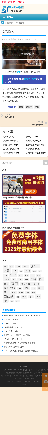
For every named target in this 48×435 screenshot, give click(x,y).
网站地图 (19, 373)
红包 (27, 292)
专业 (5, 267)
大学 (34, 271)
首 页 (4, 2)
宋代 (13, 275)
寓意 (26, 275)
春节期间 (26, 283)
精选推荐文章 (10, 373)
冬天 (7, 270)
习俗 (18, 266)
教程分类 (21, 2)
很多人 (7, 279)
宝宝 (20, 275)
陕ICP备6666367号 (36, 373)
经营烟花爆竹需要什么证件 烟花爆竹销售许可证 (22, 315)
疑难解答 (26, 373)
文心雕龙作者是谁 (33, 148)
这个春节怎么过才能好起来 (14, 347)
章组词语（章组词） (33, 136)
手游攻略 (10, 22)
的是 (14, 292)
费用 (31, 297)
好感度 (32, 78)
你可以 (25, 267)
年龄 (38, 275)
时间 (6, 283)
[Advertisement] (24, 411)
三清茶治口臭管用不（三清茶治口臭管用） (20, 343)
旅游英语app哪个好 (10, 140)
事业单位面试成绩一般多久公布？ (36, 144)
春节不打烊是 (8, 136)
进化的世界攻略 (10, 323)
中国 (11, 266)
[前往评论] (45, 382)
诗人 (24, 296)
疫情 (40, 287)
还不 (38, 296)
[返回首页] (45, 376)
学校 (40, 271)
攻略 (19, 72)
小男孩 (24, 384)
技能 (26, 279)
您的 (14, 279)
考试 (33, 292)
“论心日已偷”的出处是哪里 (14, 339)
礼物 (21, 292)
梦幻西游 (9, 288)
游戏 (26, 287)
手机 (20, 279)
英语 (18, 297)
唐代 (27, 270)
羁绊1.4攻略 (9, 117)
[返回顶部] (45, 388)
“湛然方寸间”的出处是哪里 (36, 153)
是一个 (36, 284)
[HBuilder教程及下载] (24, 9)
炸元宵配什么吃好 (11, 319)
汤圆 (19, 288)
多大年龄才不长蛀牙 (11, 144)
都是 (6, 300)
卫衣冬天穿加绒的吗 (11, 148)
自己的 (9, 296)
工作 (32, 275)
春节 (14, 283)
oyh (9, 39)
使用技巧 (11, 2)
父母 (33, 288)
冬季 (15, 270)
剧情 (26, 78)
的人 (6, 292)
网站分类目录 (43, 370)
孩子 (5, 275)
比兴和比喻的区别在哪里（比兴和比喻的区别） (22, 351)
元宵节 (35, 266)
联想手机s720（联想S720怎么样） (17, 335)
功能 (21, 271)
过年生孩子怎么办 (11, 331)
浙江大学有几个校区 (33, 140)
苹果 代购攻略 (37, 124)
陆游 (17, 301)
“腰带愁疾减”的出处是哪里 (14, 327)
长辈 (12, 301)
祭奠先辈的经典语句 (11, 153)
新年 (41, 279)
